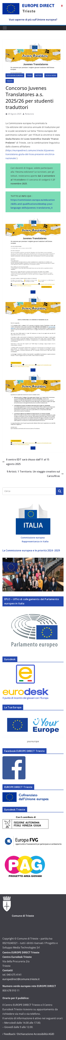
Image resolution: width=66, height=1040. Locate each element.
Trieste (10, 81)
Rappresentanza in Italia (35, 541)
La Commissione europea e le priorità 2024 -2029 (31, 550)
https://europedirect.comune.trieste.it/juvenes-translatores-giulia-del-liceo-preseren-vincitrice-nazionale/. (30, 154)
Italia (29, 75)
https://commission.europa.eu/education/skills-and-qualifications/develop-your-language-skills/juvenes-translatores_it (33, 203)
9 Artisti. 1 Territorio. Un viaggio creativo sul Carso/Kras (33, 474)
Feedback (9, 1034)
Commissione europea (33, 537)
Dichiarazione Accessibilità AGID (35, 1034)
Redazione (29, 114)
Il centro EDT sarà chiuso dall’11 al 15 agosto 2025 (27, 462)
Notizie (38, 75)
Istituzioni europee (15, 75)
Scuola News (51, 75)
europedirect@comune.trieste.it (21, 979)
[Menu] (4, 28)
